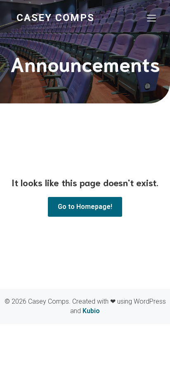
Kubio (91, 311)
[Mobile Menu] (151, 18)
